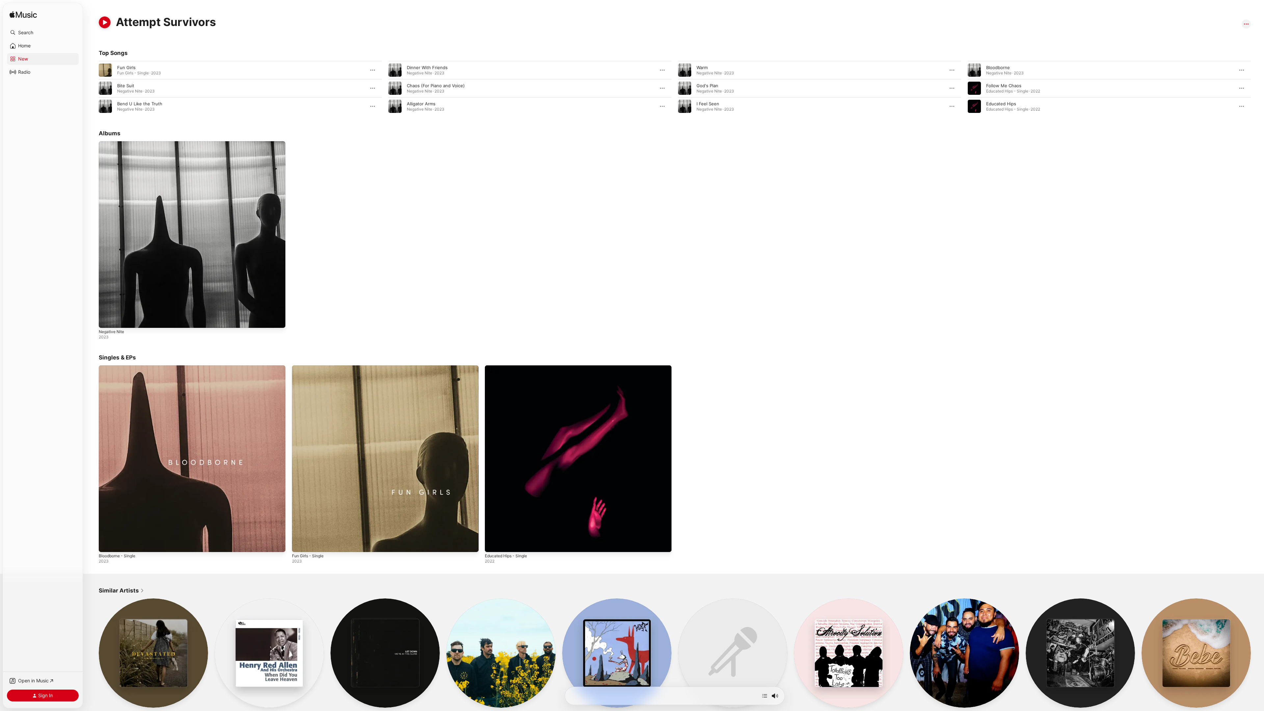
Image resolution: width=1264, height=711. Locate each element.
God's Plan (707, 85)
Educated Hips (1001, 103)
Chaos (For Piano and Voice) (436, 85)
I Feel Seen (708, 103)
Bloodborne (998, 67)
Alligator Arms (421, 103)
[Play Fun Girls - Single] (300, 543)
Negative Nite (113, 143)
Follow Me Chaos (1003, 85)
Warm (702, 67)
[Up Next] (765, 695)
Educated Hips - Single (508, 368)
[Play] (105, 22)
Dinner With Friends (427, 67)
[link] (121, 590)
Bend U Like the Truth (139, 103)
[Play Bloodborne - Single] (107, 543)
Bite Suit (125, 85)
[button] (42, 32)
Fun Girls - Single (310, 368)
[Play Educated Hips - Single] (493, 543)
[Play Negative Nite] (107, 320)
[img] (23, 15)
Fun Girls (126, 67)
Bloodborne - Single (119, 368)
